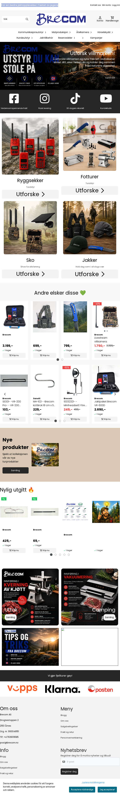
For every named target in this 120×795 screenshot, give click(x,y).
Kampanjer (96, 37)
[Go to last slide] (5, 394)
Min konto (106, 5)
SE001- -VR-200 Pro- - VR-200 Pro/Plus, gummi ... (13, 403)
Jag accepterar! (107, 789)
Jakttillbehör (46, 37)
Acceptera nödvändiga (82, 789)
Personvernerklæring (71, 737)
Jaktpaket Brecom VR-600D (105, 403)
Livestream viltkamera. (100, 339)
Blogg (64, 715)
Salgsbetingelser (69, 726)
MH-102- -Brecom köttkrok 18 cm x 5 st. (43, 403)
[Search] (27, 19)
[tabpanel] (14, 330)
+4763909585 (11, 737)
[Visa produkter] (30, 146)
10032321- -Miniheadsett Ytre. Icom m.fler (74, 403)
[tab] (58, 359)
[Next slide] (115, 394)
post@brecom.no (9, 742)
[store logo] (61, 19)
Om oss (64, 721)
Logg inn (116, 5)
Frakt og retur (67, 732)
